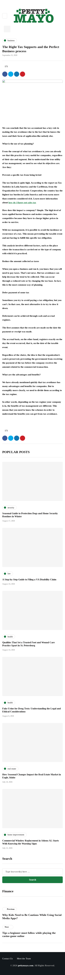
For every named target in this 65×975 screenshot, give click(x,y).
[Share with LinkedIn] (16, 74)
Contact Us (7, 958)
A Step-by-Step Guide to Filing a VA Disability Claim (29, 579)
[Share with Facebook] (4, 74)
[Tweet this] (10, 74)
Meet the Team (24, 958)
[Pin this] (22, 74)
